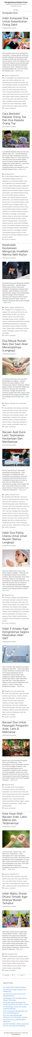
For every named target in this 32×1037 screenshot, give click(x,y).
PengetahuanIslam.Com (16, 2)
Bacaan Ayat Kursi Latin (9, 518)
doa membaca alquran (17, 415)
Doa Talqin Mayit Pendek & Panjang (14, 987)
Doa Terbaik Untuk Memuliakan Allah (13, 609)
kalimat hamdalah (14, 618)
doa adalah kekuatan (9, 600)
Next (23, 975)
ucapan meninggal (8, 331)
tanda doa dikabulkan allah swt (16, 712)
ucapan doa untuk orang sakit (11, 103)
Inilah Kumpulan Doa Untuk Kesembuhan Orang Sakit (15, 21)
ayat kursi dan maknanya (10, 501)
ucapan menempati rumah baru (16, 424)
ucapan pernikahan (18, 799)
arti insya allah (9, 876)
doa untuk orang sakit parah (15, 89)
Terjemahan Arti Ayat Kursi (21, 525)
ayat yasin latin (23, 513)
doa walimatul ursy (8, 796)
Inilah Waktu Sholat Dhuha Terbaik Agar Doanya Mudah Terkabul (15, 898)
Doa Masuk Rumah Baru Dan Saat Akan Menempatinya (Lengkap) (15, 345)
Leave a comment (10, 108)
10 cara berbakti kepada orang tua (15, 176)
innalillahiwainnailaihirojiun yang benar (14, 324)
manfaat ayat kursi (20, 520)
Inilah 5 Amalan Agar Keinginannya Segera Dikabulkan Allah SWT (15, 633)
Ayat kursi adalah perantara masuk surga (15, 499)
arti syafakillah (9, 78)
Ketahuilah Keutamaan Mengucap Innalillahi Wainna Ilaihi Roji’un (15, 249)
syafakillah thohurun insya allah (16, 101)
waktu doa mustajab (8, 714)
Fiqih (5, 954)
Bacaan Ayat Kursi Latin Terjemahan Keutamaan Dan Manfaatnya (13, 436)
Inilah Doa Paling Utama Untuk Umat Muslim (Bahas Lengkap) (14, 537)
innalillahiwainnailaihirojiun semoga (18, 321)
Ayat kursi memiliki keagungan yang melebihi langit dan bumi (15, 504)
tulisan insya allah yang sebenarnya (17, 886)
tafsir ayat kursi (7, 525)
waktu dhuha (20, 958)
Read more (19, 71)
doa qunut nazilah (21, 600)
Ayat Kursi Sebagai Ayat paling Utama (16, 597)
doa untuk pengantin (22, 794)
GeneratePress (16, 1034)
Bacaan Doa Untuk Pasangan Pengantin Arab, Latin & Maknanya (15, 727)
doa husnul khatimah (17, 312)
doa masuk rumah (12, 412)
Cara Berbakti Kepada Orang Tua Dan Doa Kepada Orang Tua (14, 118)
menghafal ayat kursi (8, 522)
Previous (5, 975)
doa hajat (18, 707)
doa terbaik (5, 602)
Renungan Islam (19, 691)
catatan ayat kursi (23, 518)
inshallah (17, 876)
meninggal (17, 230)
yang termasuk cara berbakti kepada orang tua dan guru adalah (15, 235)
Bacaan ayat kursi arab (21, 515)
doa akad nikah (9, 787)
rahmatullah (6, 326)
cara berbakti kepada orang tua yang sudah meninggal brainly (15, 223)
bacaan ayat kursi (7, 515)
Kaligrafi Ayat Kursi (8, 520)
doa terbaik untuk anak (17, 602)
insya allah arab (12, 879)
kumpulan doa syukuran (18, 417)
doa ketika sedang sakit (13, 80)
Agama (6, 75)
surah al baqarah (21, 522)
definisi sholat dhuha (10, 956)
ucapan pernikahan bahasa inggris (13, 801)
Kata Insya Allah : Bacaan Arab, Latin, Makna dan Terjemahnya (14, 818)
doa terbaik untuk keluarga (18, 607)
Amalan (19, 696)
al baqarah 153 (9, 309)
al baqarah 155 (19, 309)
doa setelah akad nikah (17, 792)
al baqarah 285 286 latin (12, 497)
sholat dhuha (11, 958)
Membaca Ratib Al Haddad (10, 419)
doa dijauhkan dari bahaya (12, 408)
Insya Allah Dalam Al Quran (14, 881)
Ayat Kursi (23, 497)
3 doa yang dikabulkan (11, 693)
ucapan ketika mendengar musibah (18, 328)
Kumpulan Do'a (14, 75)
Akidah (12, 307)
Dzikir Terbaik (12, 616)
